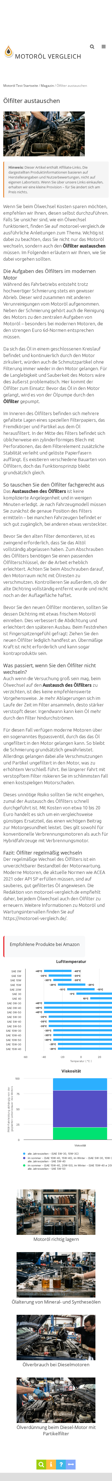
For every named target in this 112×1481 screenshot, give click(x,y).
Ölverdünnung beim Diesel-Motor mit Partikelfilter (56, 1430)
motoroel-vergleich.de (82, 226)
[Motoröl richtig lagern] (56, 1212)
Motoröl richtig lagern (56, 1239)
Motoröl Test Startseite (20, 85)
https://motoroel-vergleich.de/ (34, 918)
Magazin (47, 85)
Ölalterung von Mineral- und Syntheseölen (56, 1302)
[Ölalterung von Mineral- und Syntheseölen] (56, 1275)
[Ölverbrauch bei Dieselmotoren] (56, 1338)
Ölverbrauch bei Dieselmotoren (56, 1364)
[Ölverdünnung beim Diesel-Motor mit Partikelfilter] (56, 1401)
